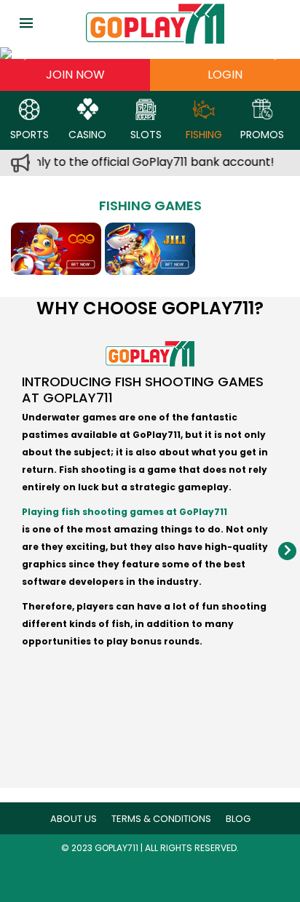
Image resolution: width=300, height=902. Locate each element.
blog (238, 819)
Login (225, 74)
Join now (75, 74)
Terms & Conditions (161, 819)
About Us (73, 819)
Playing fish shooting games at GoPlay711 (124, 512)
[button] (22, 53)
